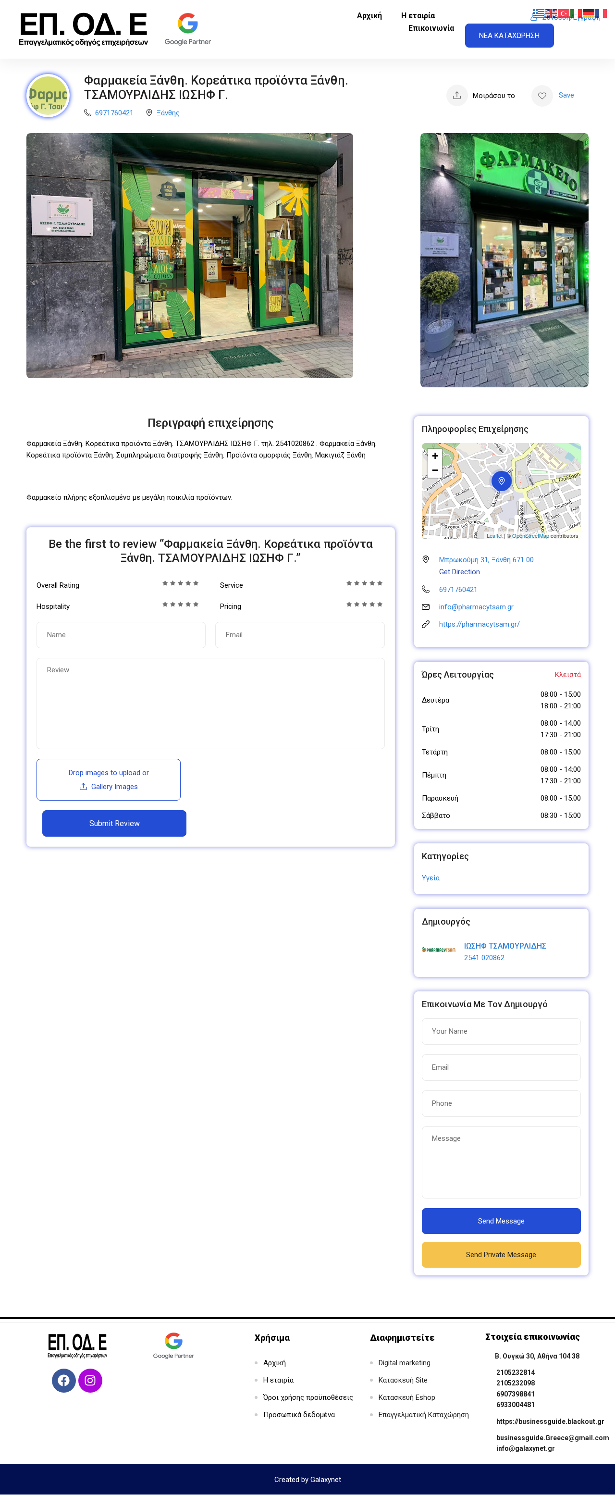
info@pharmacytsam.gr (476, 607)
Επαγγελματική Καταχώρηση (424, 1414)
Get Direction (459, 572)
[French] (601, 13)
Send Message (501, 1221)
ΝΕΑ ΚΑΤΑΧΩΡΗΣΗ (509, 35)
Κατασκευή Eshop (407, 1397)
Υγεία (431, 878)
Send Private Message (501, 1254)
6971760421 (114, 113)
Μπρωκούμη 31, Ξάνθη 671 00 (486, 560)
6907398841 (515, 1394)
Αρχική (369, 15)
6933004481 (515, 1405)
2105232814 (515, 1372)
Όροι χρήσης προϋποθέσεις (308, 1397)
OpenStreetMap (530, 535)
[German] (589, 13)
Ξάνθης (168, 113)
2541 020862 (484, 957)
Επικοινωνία (431, 28)
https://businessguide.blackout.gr (550, 1421)
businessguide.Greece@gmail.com (552, 1438)
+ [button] (435, 456)
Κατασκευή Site (403, 1380)
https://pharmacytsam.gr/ (479, 624)
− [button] (435, 470)
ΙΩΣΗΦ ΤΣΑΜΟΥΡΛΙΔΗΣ (505, 946)
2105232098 (515, 1383)
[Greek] (539, 13)
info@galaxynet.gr (525, 1448)
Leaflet (495, 535)
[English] (551, 13)
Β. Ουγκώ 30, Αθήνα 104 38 (537, 1356)
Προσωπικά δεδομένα (299, 1414)
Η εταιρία (418, 15)
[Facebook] (64, 1381)
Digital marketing (404, 1363)
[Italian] (576, 13)
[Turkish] (564, 13)
